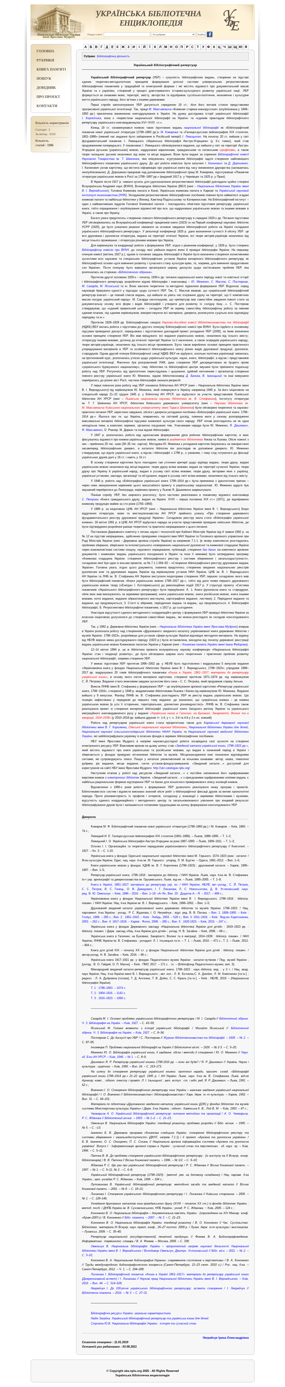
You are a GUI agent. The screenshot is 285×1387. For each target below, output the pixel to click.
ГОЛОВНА (45, 50)
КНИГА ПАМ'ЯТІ (51, 69)
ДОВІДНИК (46, 87)
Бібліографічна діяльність (113, 56)
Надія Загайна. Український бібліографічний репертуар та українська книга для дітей (149, 1318)
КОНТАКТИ (47, 105)
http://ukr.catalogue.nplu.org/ (171, 768)
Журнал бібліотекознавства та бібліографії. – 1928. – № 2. (205, 1037)
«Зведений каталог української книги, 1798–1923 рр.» (211, 745)
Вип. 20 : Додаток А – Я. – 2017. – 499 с (195, 893)
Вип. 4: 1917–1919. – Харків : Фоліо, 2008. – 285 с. (136, 921)
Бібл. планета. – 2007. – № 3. (145, 1217)
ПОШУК (44, 78)
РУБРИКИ (45, 60)
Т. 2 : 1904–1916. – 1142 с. (108, 993)
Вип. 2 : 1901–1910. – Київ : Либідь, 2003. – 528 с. (147, 917)
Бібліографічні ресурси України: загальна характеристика (131, 1313)
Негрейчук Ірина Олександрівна (226, 1337)
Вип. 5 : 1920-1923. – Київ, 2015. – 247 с (199, 921)
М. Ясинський (109, 286)
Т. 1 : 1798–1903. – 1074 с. (108, 988)
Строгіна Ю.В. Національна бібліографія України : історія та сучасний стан (143, 1323)
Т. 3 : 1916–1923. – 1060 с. (108, 998)
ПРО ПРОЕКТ (48, 96)
